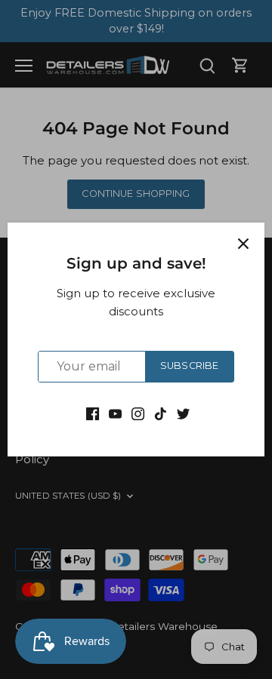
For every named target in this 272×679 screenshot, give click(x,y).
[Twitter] (183, 413)
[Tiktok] (160, 413)
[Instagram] (137, 413)
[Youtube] (115, 413)
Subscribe (189, 365)
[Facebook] (92, 413)
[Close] (243, 243)
